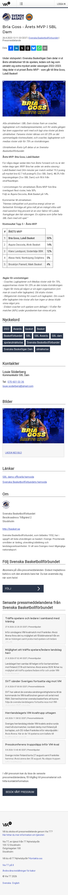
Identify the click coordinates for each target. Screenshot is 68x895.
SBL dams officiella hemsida (18, 476)
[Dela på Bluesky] (33, 48)
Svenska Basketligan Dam (18, 349)
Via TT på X (8, 865)
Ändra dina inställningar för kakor (19, 870)
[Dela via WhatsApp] (39, 48)
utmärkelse (42, 349)
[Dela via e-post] (44, 48)
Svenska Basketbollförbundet (43, 38)
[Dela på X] (22, 48)
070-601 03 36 (16, 381)
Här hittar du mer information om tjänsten (23, 835)
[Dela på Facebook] (10, 48)
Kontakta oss (35, 858)
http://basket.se (11, 529)
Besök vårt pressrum (20, 792)
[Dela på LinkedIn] (16, 48)
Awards (17, 328)
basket (29, 328)
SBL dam (57, 335)
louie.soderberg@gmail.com (18, 386)
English (15, 883)
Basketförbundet (13, 335)
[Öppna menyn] (22, 3)
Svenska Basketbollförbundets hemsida (25, 482)
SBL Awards (41, 335)
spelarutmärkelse (13, 342)
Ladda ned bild (13, 452)
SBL (28, 335)
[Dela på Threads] (27, 48)
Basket (41, 328)
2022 (6, 328)
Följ (8, 588)
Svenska (7, 883)
